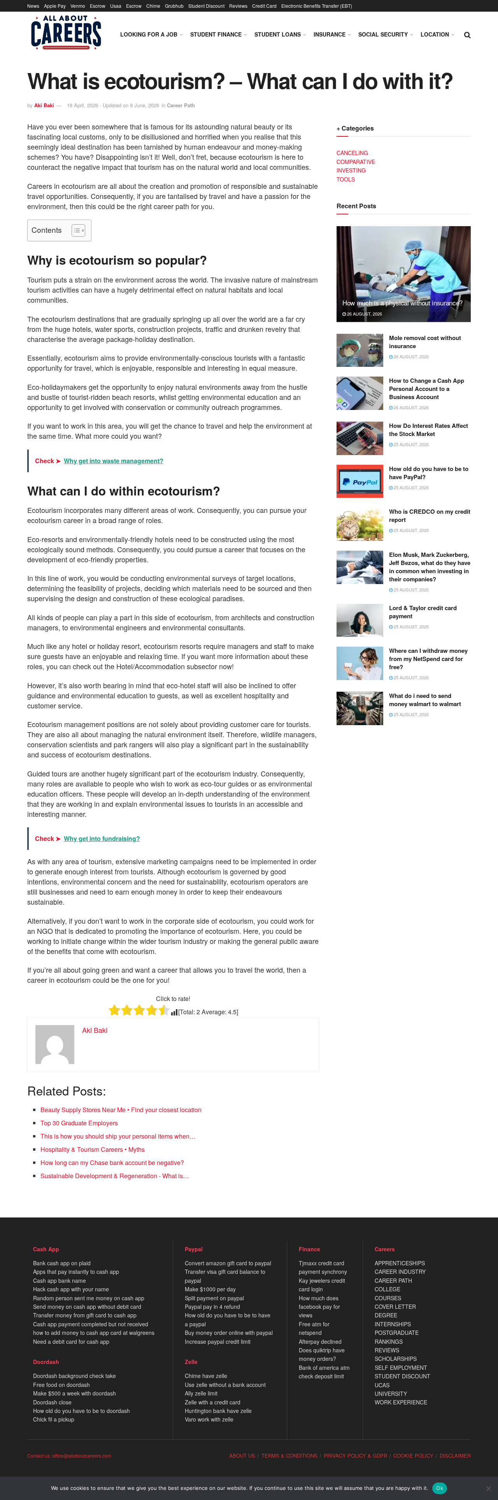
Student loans (277, 34)
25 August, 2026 (411, 444)
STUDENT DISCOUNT (402, 1376)
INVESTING (351, 170)
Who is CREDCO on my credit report (429, 515)
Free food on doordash (61, 1384)
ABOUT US (242, 1455)
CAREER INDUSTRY (400, 1271)
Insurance (329, 34)
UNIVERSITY (391, 1393)
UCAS (382, 1385)
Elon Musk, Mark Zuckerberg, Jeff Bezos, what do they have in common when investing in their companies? (429, 566)
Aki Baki (44, 105)
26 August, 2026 (364, 313)
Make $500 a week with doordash (74, 1393)
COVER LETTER (395, 1306)
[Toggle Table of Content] (74, 230)
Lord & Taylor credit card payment (423, 611)
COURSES (388, 1298)
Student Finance (216, 34)
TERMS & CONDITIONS (289, 1455)
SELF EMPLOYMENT (401, 1367)
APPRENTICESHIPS (400, 1263)
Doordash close (52, 1402)
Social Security (383, 34)
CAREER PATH (393, 1280)
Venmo (77, 5)
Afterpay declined (320, 1341)
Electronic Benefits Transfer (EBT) (316, 5)
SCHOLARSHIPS (396, 1358)
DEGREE (386, 1315)
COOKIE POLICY (413, 1455)
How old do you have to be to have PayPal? (428, 472)
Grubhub (174, 5)
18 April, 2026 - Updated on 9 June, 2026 (113, 105)
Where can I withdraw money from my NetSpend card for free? (428, 658)
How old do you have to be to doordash (81, 1411)
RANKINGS (389, 1341)
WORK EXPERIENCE (401, 1402)
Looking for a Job (148, 34)
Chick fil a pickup (53, 1419)
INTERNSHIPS (393, 1324)
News (33, 5)
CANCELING (352, 153)
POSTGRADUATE (397, 1332)
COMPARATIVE (356, 162)
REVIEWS (387, 1350)
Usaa (115, 5)
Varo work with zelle (209, 1419)
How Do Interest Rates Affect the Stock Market (428, 429)
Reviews (238, 5)
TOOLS (346, 179)
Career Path (181, 105)
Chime (153, 5)
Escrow (97, 5)
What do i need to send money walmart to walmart (425, 699)
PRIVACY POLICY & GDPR (355, 1455)
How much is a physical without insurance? (402, 302)
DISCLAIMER (455, 1455)
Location (435, 34)
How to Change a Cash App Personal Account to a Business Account (426, 388)
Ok (439, 1488)
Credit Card (264, 5)
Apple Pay (55, 5)
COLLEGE (387, 1289)
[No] (488, 1488)
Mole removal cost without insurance (425, 341)
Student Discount (206, 5)
